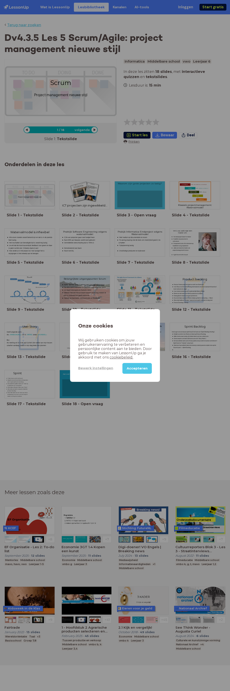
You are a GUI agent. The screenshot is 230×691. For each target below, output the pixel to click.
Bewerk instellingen (95, 368)
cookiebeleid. (121, 357)
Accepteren (137, 368)
